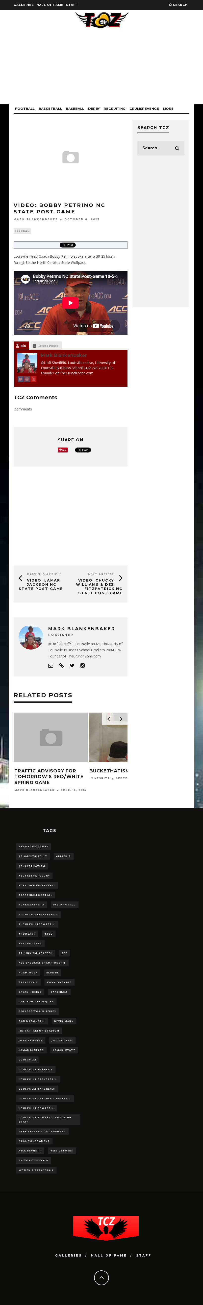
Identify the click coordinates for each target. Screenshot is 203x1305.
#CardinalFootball (35, 895)
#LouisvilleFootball (37, 924)
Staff (72, 5)
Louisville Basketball (38, 1079)
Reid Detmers (62, 1150)
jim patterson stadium (39, 1030)
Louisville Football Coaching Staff (45, 1119)
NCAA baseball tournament (42, 1131)
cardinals (59, 991)
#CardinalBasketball (37, 885)
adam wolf (28, 972)
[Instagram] (27, 380)
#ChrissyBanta (31, 904)
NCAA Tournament (34, 1141)
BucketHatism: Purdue (46, 771)
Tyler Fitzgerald (34, 1160)
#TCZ (49, 933)
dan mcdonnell (32, 1021)
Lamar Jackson (31, 1050)
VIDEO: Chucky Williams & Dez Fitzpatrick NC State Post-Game (99, 586)
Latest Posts (47, 345)
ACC (65, 953)
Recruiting (115, 109)
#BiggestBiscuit (33, 856)
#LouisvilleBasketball (38, 914)
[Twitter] (21, 380)
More (168, 109)
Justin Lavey (62, 1040)
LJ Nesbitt (24, 778)
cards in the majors (36, 1001)
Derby (94, 109)
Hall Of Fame (49, 5)
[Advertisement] (101, 69)
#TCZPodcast (30, 943)
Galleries (24, 5)
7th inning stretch (36, 953)
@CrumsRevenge (105, 784)
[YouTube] (33, 380)
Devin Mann (64, 1021)
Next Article (101, 574)
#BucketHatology (34, 875)
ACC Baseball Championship (42, 962)
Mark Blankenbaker (36, 219)
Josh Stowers (31, 1040)
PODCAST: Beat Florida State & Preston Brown (124, 773)
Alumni (52, 972)
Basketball (50, 109)
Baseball (75, 109)
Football (25, 109)
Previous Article (44, 574)
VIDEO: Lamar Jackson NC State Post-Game (41, 584)
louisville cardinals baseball (45, 1098)
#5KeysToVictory (33, 846)
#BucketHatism (32, 866)
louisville (28, 1059)
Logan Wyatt (64, 1050)
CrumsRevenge (144, 109)
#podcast (27, 933)
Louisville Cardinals (37, 1088)
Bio (23, 345)
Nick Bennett (30, 1150)
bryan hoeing (30, 991)
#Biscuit (63, 856)
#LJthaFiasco (64, 904)
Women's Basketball (36, 1170)
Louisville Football (36, 1108)
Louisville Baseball (36, 1069)
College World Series (37, 1011)
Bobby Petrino (59, 982)
